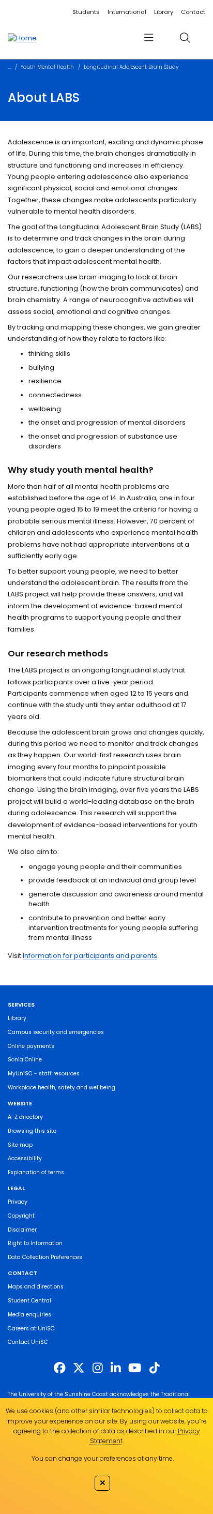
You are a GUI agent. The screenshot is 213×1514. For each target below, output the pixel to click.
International (127, 12)
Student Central (29, 1301)
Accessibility (25, 1158)
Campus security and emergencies (56, 1032)
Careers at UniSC (31, 1328)
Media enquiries (29, 1314)
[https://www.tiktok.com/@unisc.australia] (154, 1368)
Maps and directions (36, 1287)
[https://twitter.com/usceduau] (79, 1368)
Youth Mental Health (47, 67)
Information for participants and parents (90, 955)
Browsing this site (32, 1131)
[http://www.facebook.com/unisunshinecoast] (60, 1368)
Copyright (21, 1216)
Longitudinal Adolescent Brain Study (131, 67)
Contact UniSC (28, 1342)
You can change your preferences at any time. (103, 1458)
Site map (20, 1145)
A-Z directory (25, 1117)
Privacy (17, 1202)
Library (163, 12)
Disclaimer (22, 1230)
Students (86, 12)
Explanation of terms (36, 1172)
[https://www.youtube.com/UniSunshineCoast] (134, 1368)
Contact (193, 12)
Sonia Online (25, 1059)
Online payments (31, 1046)
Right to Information (35, 1243)
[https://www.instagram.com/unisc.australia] (98, 1368)
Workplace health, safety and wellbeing (61, 1087)
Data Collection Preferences (45, 1257)
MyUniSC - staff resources (44, 1073)
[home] (22, 38)
